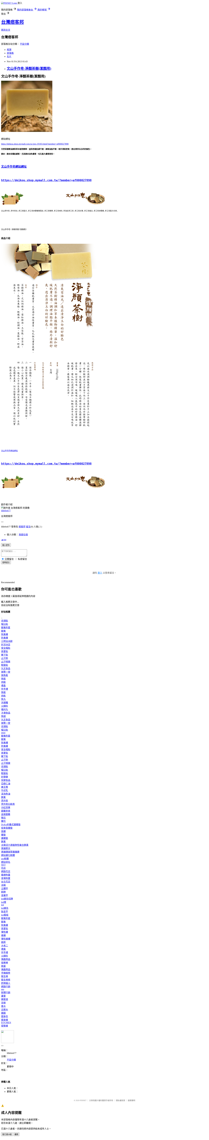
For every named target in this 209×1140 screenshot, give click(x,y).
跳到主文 (5, 30)
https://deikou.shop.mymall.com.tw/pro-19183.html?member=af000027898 (35, 144)
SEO (3, 865)
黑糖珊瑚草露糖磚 (10, 852)
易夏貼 (4, 651)
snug (3, 732)
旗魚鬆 (4, 675)
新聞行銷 (5, 992)
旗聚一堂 (5, 672)
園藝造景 (5, 811)
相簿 (9, 49)
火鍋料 (4, 706)
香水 (3, 1006)
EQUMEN (6, 1022)
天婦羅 (4, 702)
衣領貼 (4, 621)
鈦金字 (4, 911)
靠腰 (3, 831)
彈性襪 (4, 932)
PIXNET (83, 1100)
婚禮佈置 (5, 875)
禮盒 (3, 685)
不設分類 (24, 44)
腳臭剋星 (5, 627)
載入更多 (6, 545)
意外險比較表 (8, 804)
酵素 (3, 797)
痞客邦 (22, 526)
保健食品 (5, 780)
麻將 (3, 942)
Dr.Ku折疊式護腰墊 (10, 824)
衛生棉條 (5, 980)
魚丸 (3, 699)
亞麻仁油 (5, 783)
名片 (9, 56)
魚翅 (3, 716)
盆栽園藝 (5, 814)
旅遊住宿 (23, 534)
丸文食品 (5, 668)
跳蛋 (3, 966)
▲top (3, 539)
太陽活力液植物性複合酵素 (14, 845)
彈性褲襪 (5, 939)
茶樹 (3, 1003)
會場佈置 (5, 878)
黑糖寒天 (5, 848)
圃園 (3, 1013)
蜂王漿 (4, 787)
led (2, 905)
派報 (3, 885)
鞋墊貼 (4, 665)
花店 (3, 868)
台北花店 (5, 881)
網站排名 (5, 862)
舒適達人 (5, 983)
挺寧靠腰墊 (7, 828)
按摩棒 (4, 962)
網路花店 (5, 871)
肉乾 (3, 696)
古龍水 (4, 1009)
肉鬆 (3, 682)
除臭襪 (4, 634)
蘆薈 (3, 996)
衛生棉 (4, 976)
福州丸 (4, 709)
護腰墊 (4, 838)
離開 (16, 1134)
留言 (28, 526)
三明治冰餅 (7, 641)
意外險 (4, 800)
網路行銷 (5, 986)
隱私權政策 (120, 1100)
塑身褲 (4, 1020)
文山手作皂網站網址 (14, 166)
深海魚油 (5, 794)
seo (2, 989)
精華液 (4, 999)
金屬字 (4, 895)
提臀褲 (4, 1026)
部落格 (10, 53)
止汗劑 (4, 658)
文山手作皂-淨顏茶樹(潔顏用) (29, 68)
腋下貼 (4, 655)
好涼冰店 (5, 644)
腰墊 (3, 835)
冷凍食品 (5, 713)
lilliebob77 (6, 510)
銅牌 (3, 892)
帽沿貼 (4, 624)
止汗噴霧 (5, 661)
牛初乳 (4, 790)
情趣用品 (5, 959)
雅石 (3, 818)
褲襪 (3, 935)
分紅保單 (5, 807)
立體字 (4, 888)
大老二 (4, 945)
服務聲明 (131, 1100)
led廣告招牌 (7, 899)
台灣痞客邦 (12, 22)
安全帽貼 (5, 648)
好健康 (4, 777)
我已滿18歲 (7, 1134)
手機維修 (5, 973)
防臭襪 (4, 638)
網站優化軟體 (8, 855)
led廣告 (4, 908)
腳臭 (3, 631)
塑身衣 (4, 1016)
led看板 (4, 915)
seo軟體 (5, 858)
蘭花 (3, 821)
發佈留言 (6, 562)
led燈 (3, 902)
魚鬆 (3, 679)
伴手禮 (4, 689)
